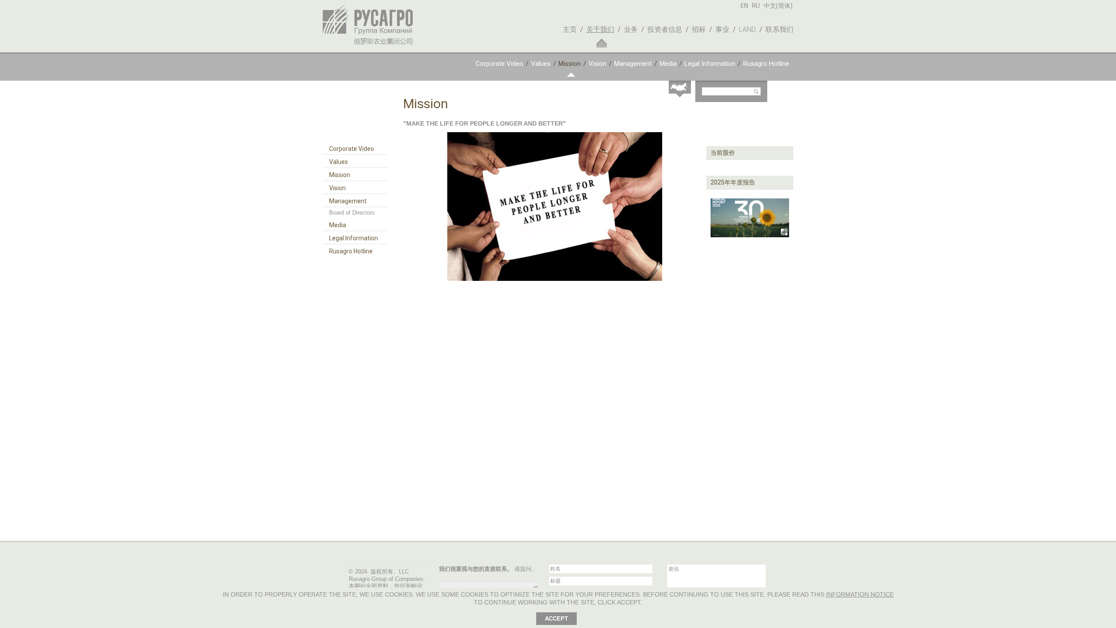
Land (747, 29)
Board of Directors (352, 212)
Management (633, 64)
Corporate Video (499, 64)
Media (668, 64)
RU (756, 5)
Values (541, 64)
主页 (570, 29)
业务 (631, 29)
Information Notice (860, 594)
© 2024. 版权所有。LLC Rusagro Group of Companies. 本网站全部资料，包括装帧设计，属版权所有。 (387, 582)
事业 (722, 29)
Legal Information (709, 64)
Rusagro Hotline (766, 64)
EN (744, 5)
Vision (597, 64)
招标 (699, 29)
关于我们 (600, 29)
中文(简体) (778, 5)
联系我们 (779, 29)
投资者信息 (664, 29)
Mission (569, 64)
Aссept (556, 618)
